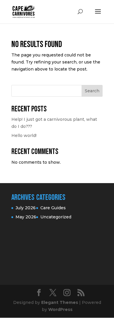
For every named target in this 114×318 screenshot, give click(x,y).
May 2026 (25, 217)
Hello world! (24, 135)
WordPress (60, 309)
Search (92, 90)
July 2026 (25, 207)
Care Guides (53, 207)
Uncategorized (55, 217)
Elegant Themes (59, 302)
